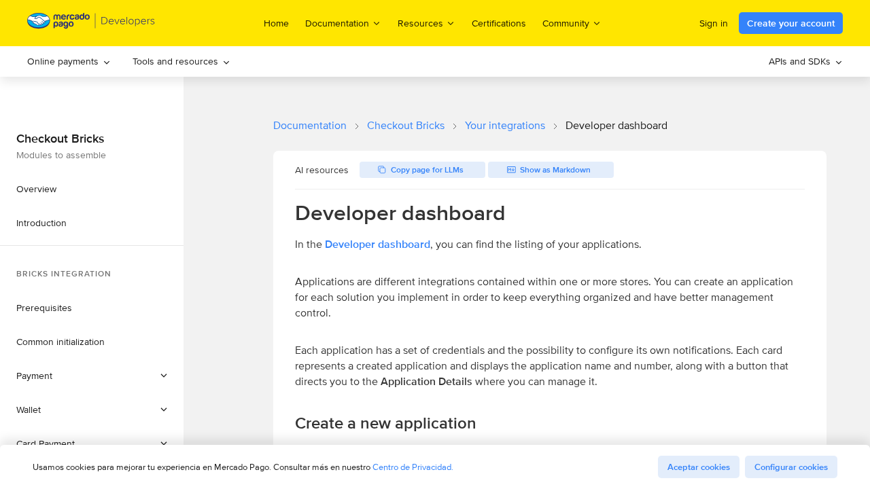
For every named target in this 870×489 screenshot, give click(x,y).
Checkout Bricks (406, 125)
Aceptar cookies (698, 466)
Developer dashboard (377, 244)
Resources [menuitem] (420, 23)
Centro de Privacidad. (412, 466)
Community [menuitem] (565, 23)
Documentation (310, 125)
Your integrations (505, 125)
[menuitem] (69, 61)
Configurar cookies (791, 466)
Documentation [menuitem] (337, 23)
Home (276, 23)
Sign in (713, 23)
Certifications (499, 23)
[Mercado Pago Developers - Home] (91, 23)
